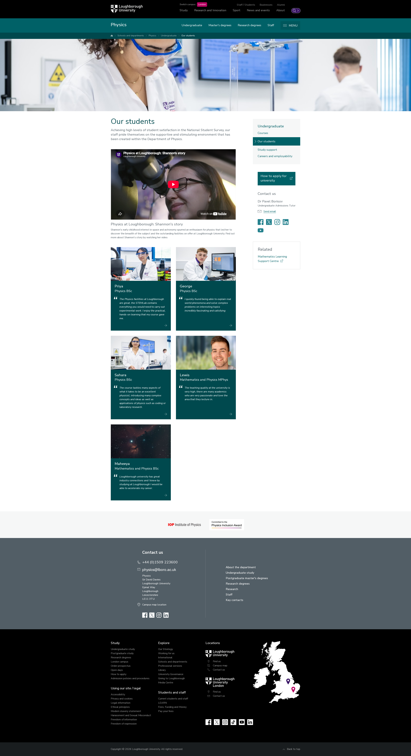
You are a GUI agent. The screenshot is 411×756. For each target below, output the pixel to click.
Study (184, 10)
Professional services (170, 666)
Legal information (120, 703)
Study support (267, 150)
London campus (119, 661)
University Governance (170, 674)
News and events (258, 10)
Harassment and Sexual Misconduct (131, 715)
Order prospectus (121, 666)
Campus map (220, 665)
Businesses (266, 5)
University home (112, 36)
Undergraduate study (123, 649)
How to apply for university (274, 178)
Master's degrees (220, 25)
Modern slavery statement (126, 711)
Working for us (166, 653)
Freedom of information (124, 719)
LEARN (162, 703)
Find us (217, 661)
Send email (269, 211)
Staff (271, 25)
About (280, 10)
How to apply (118, 674)
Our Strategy (165, 649)
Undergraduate (192, 25)
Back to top (293, 749)
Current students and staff (173, 698)
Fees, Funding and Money (172, 707)
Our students (188, 35)
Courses (263, 133)
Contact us (219, 670)
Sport (236, 10)
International (165, 657)
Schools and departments (131, 35)
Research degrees (249, 25)
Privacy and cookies (122, 698)
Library (162, 670)
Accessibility (118, 694)
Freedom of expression (124, 723)
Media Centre (165, 682)
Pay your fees (166, 711)
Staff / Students (246, 5)
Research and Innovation (210, 10)
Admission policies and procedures (130, 678)
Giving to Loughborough (171, 678)
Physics (152, 35)
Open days (117, 670)
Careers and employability (275, 156)
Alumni (281, 5)
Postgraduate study (122, 653)
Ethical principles (120, 707)
